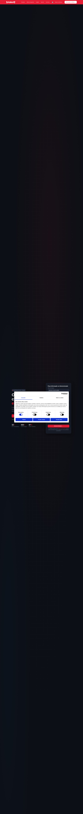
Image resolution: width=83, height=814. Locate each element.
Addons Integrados (30, 2)
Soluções (23, 2)
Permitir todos (59, 419)
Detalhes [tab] (41, 397)
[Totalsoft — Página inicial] (10, 2)
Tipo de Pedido (51, 388)
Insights (37, 2)
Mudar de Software (58, 2)
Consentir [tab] (23, 397)
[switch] (34, 415)
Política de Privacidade (62, 428)
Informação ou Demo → (71, 2)
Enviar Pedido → (58, 426)
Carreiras (47, 2)
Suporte (42, 2)
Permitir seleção (41, 419)
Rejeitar (24, 419)
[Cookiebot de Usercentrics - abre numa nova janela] (62, 394)
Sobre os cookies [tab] (59, 397)
